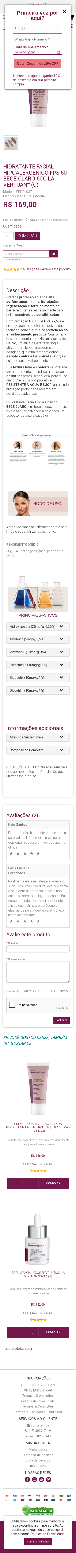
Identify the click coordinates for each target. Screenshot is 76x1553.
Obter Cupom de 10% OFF (37, 63)
